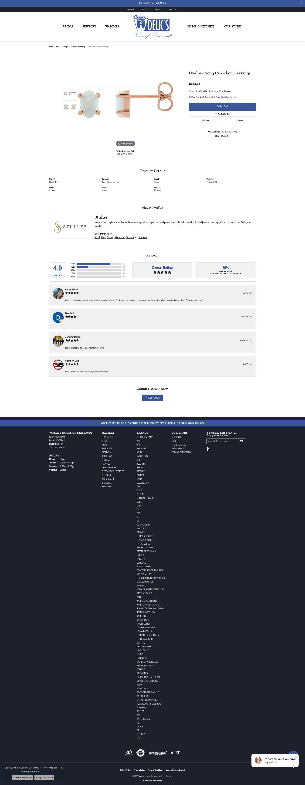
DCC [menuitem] (138, 513)
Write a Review (152, 398)
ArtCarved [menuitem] (142, 449)
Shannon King (72, 361)
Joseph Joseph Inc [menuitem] (146, 612)
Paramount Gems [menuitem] (145, 666)
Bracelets (143, 237)
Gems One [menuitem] (141, 563)
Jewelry (89, 26)
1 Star (73, 277)
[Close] (301, 3)
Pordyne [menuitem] (141, 670)
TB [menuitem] (138, 723)
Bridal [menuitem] (105, 441)
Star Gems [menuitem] (142, 708)
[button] (132, 9)
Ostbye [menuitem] (140, 654)
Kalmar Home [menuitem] (143, 620)
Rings (103, 237)
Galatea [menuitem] (141, 559)
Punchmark (157, 781)
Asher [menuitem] (139, 452)
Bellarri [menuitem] (141, 464)
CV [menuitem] (138, 510)
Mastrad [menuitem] (141, 643)
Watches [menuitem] (106, 464)
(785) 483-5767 (124, 154)
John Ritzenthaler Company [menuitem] (150, 609)
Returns (240, 120)
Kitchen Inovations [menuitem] (146, 628)
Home (51, 47)
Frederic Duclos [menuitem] (145, 548)
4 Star (73, 267)
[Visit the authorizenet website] (141, 753)
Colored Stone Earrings (78, 47)
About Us (176, 437)
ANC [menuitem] (138, 441)
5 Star (73, 264)
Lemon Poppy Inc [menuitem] (144, 631)
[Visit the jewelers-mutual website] (158, 753)
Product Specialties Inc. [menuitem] (148, 677)
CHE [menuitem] (138, 487)
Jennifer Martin (72, 337)
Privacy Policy (179, 449)
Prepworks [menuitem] (142, 673)
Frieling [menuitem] (141, 555)
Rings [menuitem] (104, 445)
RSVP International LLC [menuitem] (148, 692)
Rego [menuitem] (139, 685)
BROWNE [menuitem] (141, 471)
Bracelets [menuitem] (107, 449)
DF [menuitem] (138, 517)
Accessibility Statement (175, 770)
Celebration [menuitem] (143, 483)
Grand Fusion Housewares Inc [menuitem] (151, 578)
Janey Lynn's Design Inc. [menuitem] (148, 605)
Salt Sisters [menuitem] (142, 696)
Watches (112, 26)
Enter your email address (218, 435)
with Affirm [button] (161, 3)
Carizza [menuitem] (140, 475)
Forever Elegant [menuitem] (145, 536)
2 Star (73, 273)
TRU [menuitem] (138, 730)
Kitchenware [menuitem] (108, 456)
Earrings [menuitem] (106, 452)
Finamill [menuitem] (141, 532)
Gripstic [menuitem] (141, 586)
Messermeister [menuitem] (144, 647)
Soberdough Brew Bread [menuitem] (149, 704)
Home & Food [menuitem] (108, 437)
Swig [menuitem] (139, 715)
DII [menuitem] (138, 521)
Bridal (68, 26)
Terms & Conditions (181, 452)
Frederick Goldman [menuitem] (146, 551)
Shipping (205, 120)
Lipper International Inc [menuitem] (148, 635)
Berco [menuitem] (140, 468)
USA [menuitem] (138, 738)
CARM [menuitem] (139, 479)
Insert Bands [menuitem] (108, 479)
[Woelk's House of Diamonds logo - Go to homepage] (152, 27)
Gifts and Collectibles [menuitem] (113, 471)
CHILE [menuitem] (139, 490)
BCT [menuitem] (138, 460)
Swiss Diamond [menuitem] (144, 719)
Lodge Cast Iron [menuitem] (144, 639)
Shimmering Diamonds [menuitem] (147, 700)
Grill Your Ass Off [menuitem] (146, 582)
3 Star (73, 270)
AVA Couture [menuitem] (143, 456)
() (124, 264)
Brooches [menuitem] (107, 483)
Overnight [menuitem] (142, 658)
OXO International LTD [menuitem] (147, 662)
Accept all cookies (44, 777)
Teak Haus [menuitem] (141, 727)
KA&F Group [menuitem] (142, 616)
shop (57, 47)
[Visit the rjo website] (129, 753)
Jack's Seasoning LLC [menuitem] (147, 601)
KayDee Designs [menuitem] (144, 624)
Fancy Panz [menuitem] (142, 529)
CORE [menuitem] (139, 502)
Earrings (65, 47)
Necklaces (120, 237)
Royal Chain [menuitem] (142, 689)
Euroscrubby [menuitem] (143, 525)
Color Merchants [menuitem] (145, 498)
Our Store (232, 26)
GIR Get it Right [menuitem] (144, 567)
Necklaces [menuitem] (107, 460)
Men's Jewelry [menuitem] (109, 468)
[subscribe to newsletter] (241, 441)
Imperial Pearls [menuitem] (144, 593)
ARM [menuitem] (139, 445)
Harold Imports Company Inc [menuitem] (151, 590)
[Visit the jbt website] (175, 753)
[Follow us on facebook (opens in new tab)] (208, 449)
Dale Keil (69, 313)
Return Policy (125, 770)
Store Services (179, 445)
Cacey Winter (71, 290)
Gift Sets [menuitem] (106, 475)
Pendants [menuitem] (106, 487)
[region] (125, 99)
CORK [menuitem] (139, 506)
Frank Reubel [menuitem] (143, 544)
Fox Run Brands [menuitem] (144, 540)
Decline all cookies (22, 777)
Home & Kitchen (200, 26)
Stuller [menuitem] (140, 711)
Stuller (156, 182)
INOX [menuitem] (139, 597)
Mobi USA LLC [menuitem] (143, 650)
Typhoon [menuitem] (141, 734)
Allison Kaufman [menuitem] (145, 437)
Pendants (130, 237)
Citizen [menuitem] (140, 494)
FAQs (174, 441)
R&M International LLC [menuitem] (147, 681)
